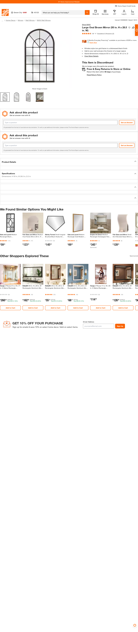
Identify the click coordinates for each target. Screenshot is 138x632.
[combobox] (63, 12)
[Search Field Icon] (87, 12)
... (2, 20)
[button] (69, 162)
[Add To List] (129, 27)
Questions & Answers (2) (105, 33)
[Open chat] (136, 30)
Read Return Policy (94, 75)
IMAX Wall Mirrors (44, 20)
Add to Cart (10, 308)
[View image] (5, 97)
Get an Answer (127, 122)
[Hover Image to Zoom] (39, 55)
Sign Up (120, 326)
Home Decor (11, 20)
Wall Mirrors (30, 20)
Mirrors (20, 20)
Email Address (88, 322)
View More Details (91, 56)
